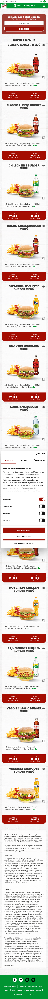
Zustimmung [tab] (9, 460)
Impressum (29, 994)
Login (41, 1)
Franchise (22, 986)
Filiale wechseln (10, 986)
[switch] (42, 506)
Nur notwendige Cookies (24, 543)
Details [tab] (24, 460)
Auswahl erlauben (24, 537)
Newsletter (32, 986)
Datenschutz (18, 994)
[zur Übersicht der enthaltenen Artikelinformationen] (43, 45)
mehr (35, 85)
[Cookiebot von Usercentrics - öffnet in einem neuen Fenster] (35, 454)
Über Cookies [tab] (39, 460)
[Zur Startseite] (4, 6)
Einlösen (24, 29)
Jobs (13, 990)
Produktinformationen (32, 990)
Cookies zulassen (24, 530)
